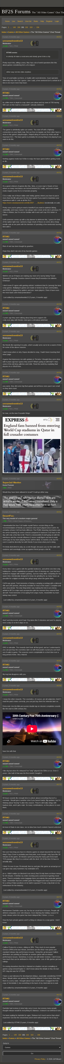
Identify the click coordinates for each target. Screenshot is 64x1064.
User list (28, 21)
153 (31, 27)
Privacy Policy (40, 1059)
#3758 (59, 304)
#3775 (59, 995)
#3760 (59, 372)
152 (26, 27)
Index (4, 32)
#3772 (59, 838)
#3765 (59, 607)
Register (49, 21)
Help (42, 21)
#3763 (59, 512)
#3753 (59, 116)
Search (20, 21)
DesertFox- (8, 516)
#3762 (59, 479)
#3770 (59, 784)
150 (18, 27)
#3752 (59, 89)
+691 (4, 488)
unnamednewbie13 (13, 41)
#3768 (59, 685)
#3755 (59, 172)
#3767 (59, 661)
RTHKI (6, 93)
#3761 (59, 400)
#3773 (59, 897)
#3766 (59, 634)
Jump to (6, 1043)
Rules (36, 21)
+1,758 (5, 98)
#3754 (59, 145)
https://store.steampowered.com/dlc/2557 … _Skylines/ (23, 203)
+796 (4, 521)
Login (57, 21)
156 (37, 27)
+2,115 (5, 46)
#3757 (59, 262)
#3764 (59, 555)
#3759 (59, 331)
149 (14, 27)
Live (13, 21)
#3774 (59, 934)
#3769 (59, 757)
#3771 (59, 814)
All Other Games (22, 32)
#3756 (59, 233)
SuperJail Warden (12, 482)
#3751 (59, 37)
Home (7, 21)
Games (11, 32)
